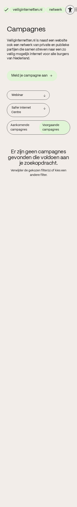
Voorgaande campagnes (50, 127)
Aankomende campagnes (19, 127)
